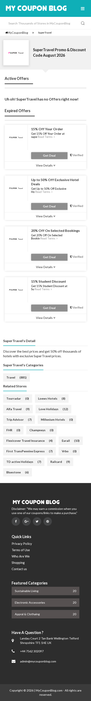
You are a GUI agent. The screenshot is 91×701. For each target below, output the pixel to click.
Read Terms (45, 136)
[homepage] (6, 32)
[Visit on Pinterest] (47, 521)
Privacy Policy (22, 543)
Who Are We (21, 556)
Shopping (18, 562)
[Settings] (33, 32)
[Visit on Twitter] (37, 521)
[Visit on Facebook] (16, 521)
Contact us (19, 569)
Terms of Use (21, 550)
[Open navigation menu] (82, 8)
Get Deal (49, 155)
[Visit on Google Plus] (26, 521)
